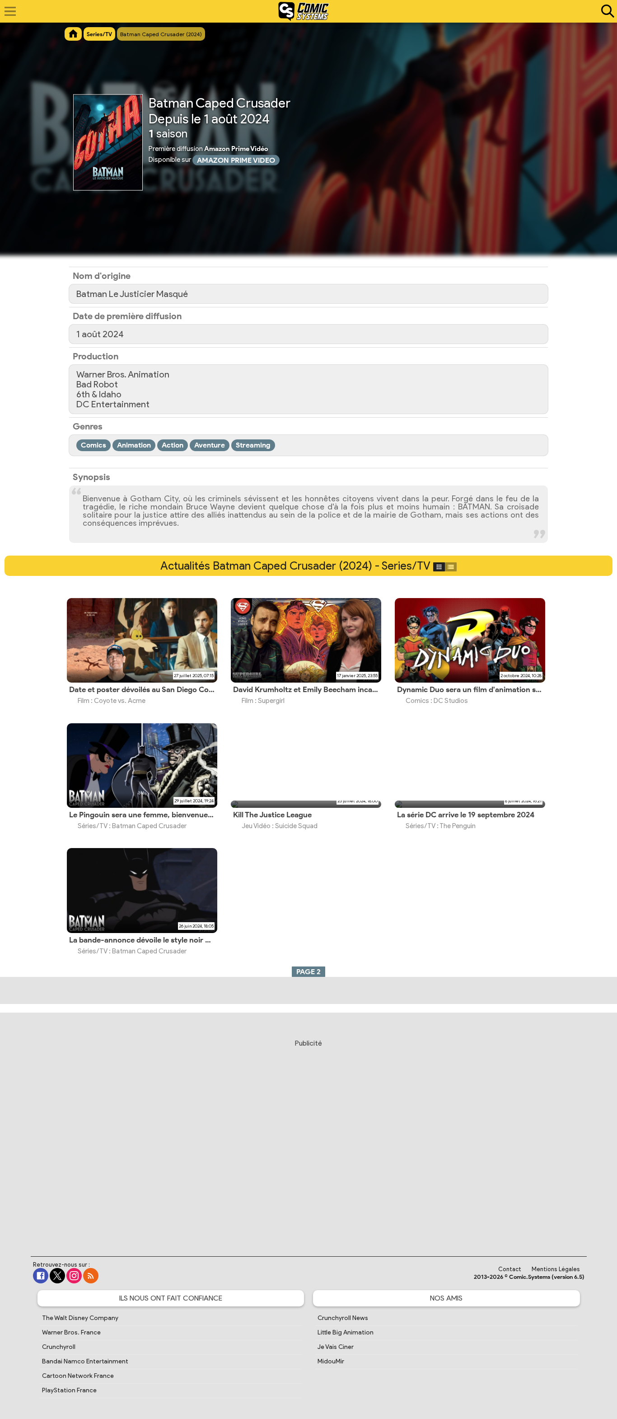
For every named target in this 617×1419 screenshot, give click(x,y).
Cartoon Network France (78, 1376)
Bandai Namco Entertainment (85, 1361)
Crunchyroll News (343, 1318)
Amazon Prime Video (236, 160)
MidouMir (331, 1361)
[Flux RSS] (90, 1275)
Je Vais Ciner (336, 1347)
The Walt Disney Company (80, 1318)
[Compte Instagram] (74, 1275)
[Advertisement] (308, 1139)
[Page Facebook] (40, 1275)
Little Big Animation (346, 1332)
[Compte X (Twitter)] (57, 1275)
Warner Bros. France (71, 1332)
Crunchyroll (58, 1347)
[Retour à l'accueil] (304, 11)
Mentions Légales (556, 1269)
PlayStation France (69, 1390)
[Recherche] (606, 11)
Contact (509, 1269)
